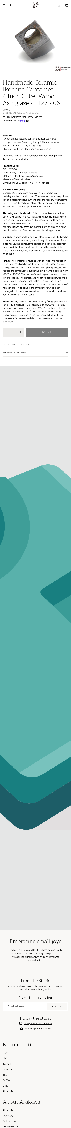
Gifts (5, 1085)
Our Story (8, 1115)
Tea (5, 1074)
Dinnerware (9, 1069)
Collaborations (10, 1121)
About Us (8, 1091)
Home (6, 1053)
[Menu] (4, 5)
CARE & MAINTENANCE (16, 345)
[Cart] (67, 5)
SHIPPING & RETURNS (15, 352)
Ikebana (7, 1063)
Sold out (46, 332)
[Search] (11, 5)
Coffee (6, 1080)
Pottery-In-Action (24, 155)
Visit (5, 1058)
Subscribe (56, 1006)
